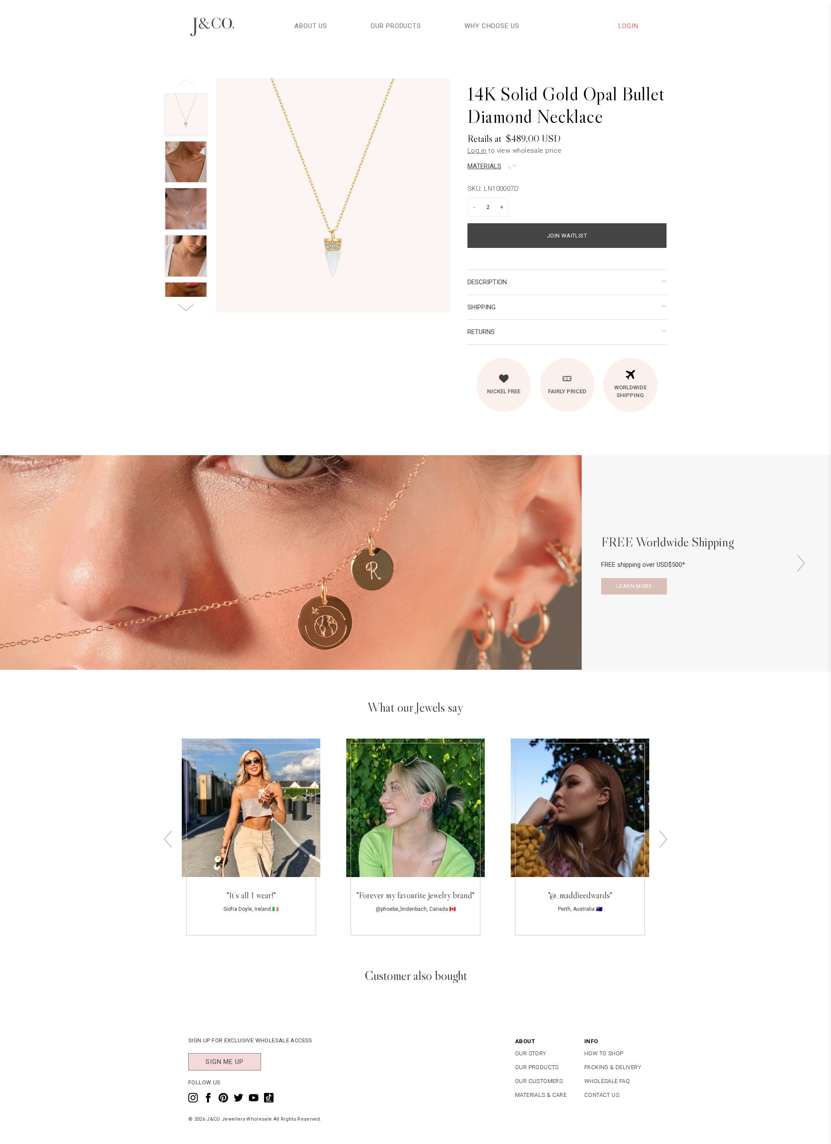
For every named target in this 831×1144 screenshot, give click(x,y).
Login (628, 26)
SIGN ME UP (225, 1062)
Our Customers (539, 1081)
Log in (476, 150)
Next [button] (801, 563)
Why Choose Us (491, 26)
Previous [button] (168, 839)
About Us (310, 26)
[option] (333, 195)
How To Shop (603, 1053)
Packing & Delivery (612, 1067)
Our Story (530, 1053)
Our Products (395, 26)
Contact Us (601, 1095)
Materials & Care (541, 1095)
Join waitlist (567, 235)
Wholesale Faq (607, 1081)
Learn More (634, 586)
